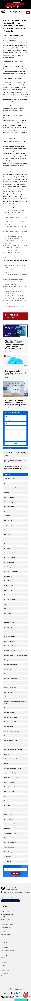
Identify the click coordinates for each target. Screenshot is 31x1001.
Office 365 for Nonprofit (10, 759)
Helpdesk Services (9, 627)
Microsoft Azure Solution (10, 678)
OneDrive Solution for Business (12, 768)
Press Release (7, 800)
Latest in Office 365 (9, 641)
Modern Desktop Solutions (11, 740)
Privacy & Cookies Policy (21, 1000)
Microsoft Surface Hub (10, 721)
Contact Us (7, 988)
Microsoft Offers (8, 697)
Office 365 (7, 754)
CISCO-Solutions (4, 947)
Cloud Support (8, 534)
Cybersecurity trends (9, 557)
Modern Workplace (5, 934)
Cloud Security (8, 520)
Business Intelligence (9, 502)
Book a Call (10, 4)
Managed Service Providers (11, 660)
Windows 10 (7, 861)
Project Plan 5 (8, 810)
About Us (3, 957)
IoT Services (7, 632)
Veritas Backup (8, 852)
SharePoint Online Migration (11, 833)
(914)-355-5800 (22, 6)
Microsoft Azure (8, 673)
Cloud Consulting (5, 911)
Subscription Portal (10, 6)
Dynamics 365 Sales (9, 599)
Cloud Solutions (8, 529)
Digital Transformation (10, 581)
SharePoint (7, 828)
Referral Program (5, 973)
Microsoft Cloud (8, 683)
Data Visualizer (8, 576)
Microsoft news (8, 692)
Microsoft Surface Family (10, 717)
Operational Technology (10, 773)
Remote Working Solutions (11, 819)
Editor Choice (7, 608)
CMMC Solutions (8, 539)
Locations (3, 967)
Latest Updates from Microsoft (12, 646)
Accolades (3, 960)
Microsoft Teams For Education (12, 731)
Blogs (2, 975)
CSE (5, 543)
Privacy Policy (22, 988)
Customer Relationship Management (13, 553)
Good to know (8, 618)
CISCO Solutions (8, 516)
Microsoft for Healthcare (10, 687)
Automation (7, 483)
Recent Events (8, 814)
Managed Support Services (7, 922)
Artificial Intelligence (9, 478)
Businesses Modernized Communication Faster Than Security (14, 461)
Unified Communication (10, 842)
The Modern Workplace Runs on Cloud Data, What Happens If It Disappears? (14, 467)
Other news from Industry (11, 777)
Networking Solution (9, 745)
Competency (4, 962)
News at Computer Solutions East (18, 306)
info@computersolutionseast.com (17, 7)
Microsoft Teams (8, 726)
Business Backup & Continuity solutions (9, 937)
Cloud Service (8, 525)
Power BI (6, 796)
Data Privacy (7, 567)
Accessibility (10, 989)
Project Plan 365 (8, 805)
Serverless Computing (10, 824)
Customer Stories (5, 970)
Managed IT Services (9, 650)
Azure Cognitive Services (10, 488)
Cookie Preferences (19, 989)
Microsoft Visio (8, 735)
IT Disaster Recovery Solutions (7, 950)
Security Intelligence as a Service (8, 944)
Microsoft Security (9, 708)
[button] (25, 995)
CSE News (7, 548)
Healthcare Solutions (9, 622)
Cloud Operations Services (7, 914)
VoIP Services (7, 856)
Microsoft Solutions (9, 712)
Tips (5, 838)
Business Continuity (9, 497)
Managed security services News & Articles (15, 655)
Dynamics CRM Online (10, 604)
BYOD (5, 511)
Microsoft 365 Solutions (10, 664)
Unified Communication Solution (8, 939)
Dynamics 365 (8, 590)
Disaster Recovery (9, 585)
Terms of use (14, 988)
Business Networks (9, 506)
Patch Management (9, 782)
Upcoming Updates (9, 847)
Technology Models (5, 927)
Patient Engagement (9, 787)
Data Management (9, 562)
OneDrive (6, 763)
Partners (3, 965)
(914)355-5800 (6, 895)
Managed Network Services (7, 924)
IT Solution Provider (9, 636)
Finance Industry (8, 613)
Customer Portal (19, 4)
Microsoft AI (7, 669)
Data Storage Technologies (11, 571)
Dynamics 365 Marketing (10, 594)
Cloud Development (5, 916)
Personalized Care (9, 791)
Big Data (6, 492)
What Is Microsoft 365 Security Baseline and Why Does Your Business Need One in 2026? (15, 454)
